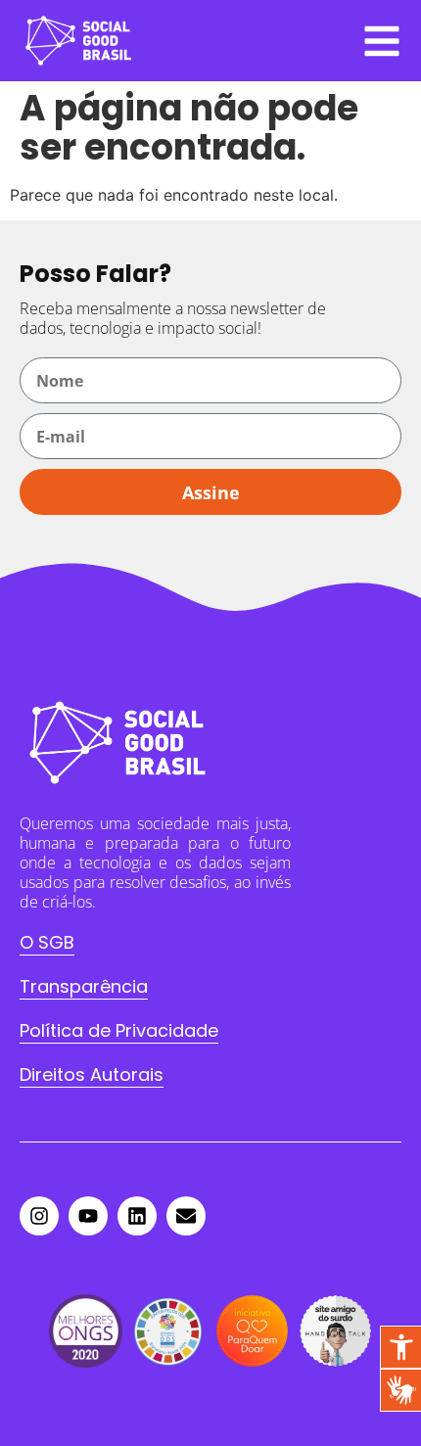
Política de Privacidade (119, 1030)
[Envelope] (186, 1216)
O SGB (47, 942)
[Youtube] (88, 1216)
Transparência (84, 986)
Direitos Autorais (92, 1074)
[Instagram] (39, 1216)
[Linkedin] (137, 1216)
